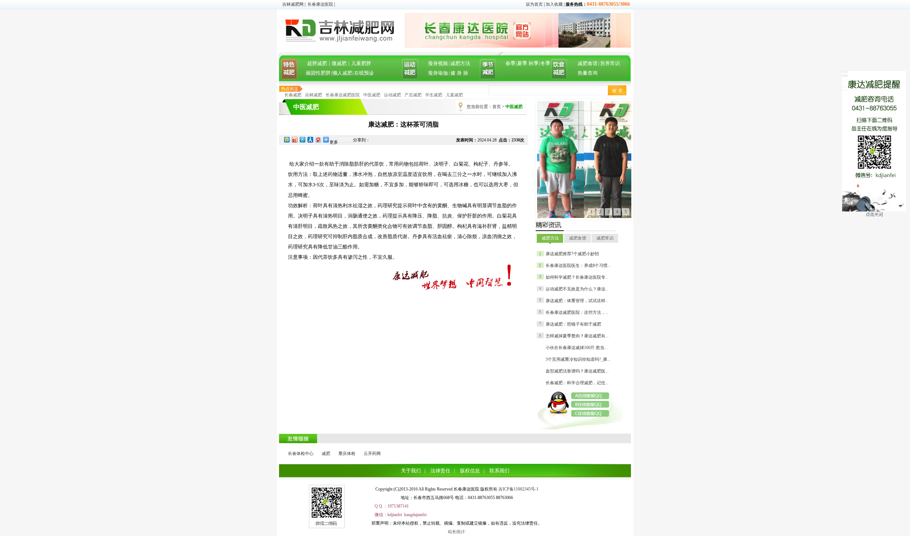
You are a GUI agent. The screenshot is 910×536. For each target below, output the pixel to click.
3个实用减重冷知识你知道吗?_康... (578, 359)
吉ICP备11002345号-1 (518, 489)
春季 (510, 63)
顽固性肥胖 (318, 73)
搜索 (617, 90)
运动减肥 (392, 94)
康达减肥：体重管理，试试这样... (577, 300)
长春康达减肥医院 (343, 94)
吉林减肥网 (293, 4)
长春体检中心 (301, 453)
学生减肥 (433, 94)
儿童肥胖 (361, 63)
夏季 (522, 63)
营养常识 (610, 63)
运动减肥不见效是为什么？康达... (577, 288)
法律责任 (440, 470)
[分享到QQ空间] (286, 139)
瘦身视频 (438, 63)
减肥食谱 (588, 63)
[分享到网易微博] (318, 139)
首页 (496, 106)
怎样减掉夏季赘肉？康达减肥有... (577, 335)
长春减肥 (292, 94)
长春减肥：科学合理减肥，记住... (577, 382)
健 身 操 (459, 73)
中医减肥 (371, 94)
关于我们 (411, 470)
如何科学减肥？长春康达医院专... (577, 277)
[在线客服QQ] (593, 395)
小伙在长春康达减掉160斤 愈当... (576, 347)
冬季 (545, 63)
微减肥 (339, 63)
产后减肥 (413, 94)
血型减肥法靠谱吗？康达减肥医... (577, 371)
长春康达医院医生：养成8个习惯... (578, 265)
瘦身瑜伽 (438, 73)
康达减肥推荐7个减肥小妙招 (572, 253)
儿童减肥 (454, 94)
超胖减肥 (317, 63)
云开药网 (372, 453)
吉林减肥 (313, 94)
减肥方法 (460, 63)
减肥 (326, 453)
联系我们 (499, 470)
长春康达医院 (320, 4)
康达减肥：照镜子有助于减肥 (573, 324)
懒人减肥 (342, 73)
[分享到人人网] (310, 139)
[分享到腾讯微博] (302, 139)
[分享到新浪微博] (294, 139)
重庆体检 (346, 453)
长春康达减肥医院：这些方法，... (577, 312)
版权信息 (470, 470)
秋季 (534, 63)
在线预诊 (364, 73)
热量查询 (588, 73)
